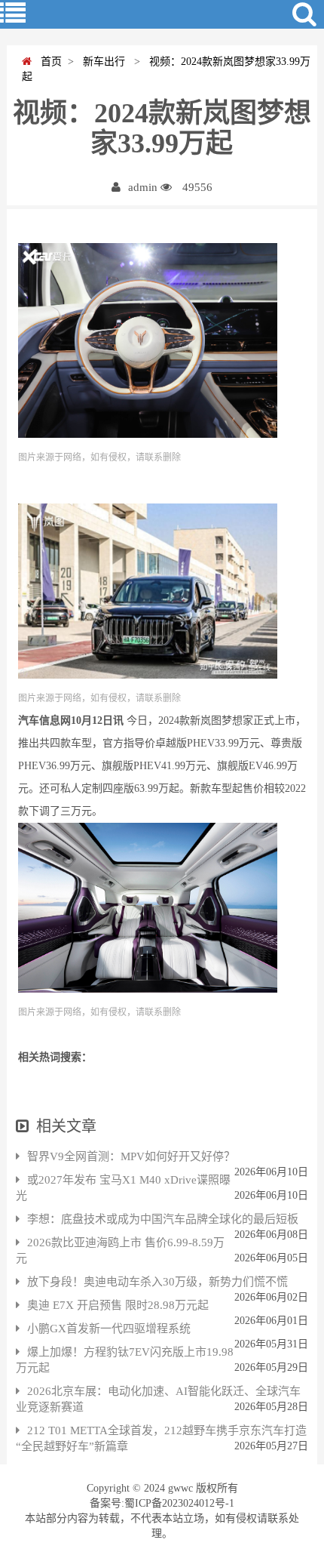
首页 (47, 61)
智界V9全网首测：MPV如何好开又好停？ (131, 1156)
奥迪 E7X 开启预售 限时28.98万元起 (118, 1305)
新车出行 (102, 61)
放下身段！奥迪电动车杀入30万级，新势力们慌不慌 (157, 1282)
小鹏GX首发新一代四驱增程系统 (109, 1329)
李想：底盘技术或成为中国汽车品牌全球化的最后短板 (162, 1219)
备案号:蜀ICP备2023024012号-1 (162, 1503)
